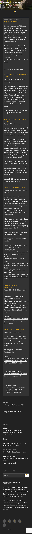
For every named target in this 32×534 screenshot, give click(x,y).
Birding (18, 387)
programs (9, 392)
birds (23, 387)
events (16, 389)
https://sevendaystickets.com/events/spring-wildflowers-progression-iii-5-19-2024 (16, 321)
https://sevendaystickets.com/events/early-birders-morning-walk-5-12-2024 (16, 254)
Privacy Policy (6, 530)
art (7, 387)
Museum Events (11, 385)
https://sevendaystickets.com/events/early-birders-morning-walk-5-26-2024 (16, 277)
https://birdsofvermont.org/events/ (15, 374)
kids (20, 389)
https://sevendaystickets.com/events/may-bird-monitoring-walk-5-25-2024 (16, 361)
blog (17, 503)
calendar (16, 445)
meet (8, 500)
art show (12, 387)
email (14, 463)
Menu (17, 12)
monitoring (10, 390)
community (9, 389)
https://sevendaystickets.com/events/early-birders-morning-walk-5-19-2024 (16, 265)
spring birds (17, 392)
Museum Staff (19, 19)
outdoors (17, 390)
